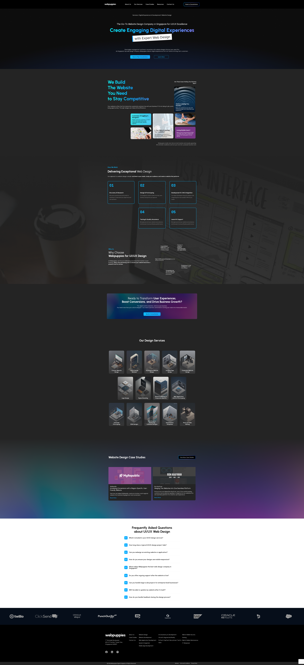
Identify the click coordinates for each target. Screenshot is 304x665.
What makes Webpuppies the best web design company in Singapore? (150, 567)
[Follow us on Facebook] (106, 652)
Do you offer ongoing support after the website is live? (149, 575)
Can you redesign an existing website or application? (148, 552)
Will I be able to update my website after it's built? (147, 590)
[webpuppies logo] (110, 4)
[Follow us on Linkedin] (112, 652)
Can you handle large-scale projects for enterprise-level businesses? (153, 583)
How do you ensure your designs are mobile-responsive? (149, 559)
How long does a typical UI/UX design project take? (148, 545)
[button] (152, 538)
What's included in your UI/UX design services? (146, 538)
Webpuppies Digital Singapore (118, 663)
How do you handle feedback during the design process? (150, 597)
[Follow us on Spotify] (117, 652)
